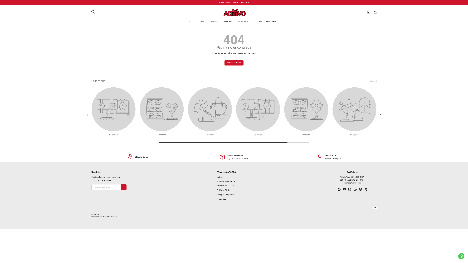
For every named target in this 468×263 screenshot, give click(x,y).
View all (373, 81)
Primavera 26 (229, 21)
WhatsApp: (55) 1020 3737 (352, 177)
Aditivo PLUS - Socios (226, 181)
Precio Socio (222, 199)
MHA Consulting (112, 216)
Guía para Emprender (226, 194)
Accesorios (257, 21)
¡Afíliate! (220, 177)
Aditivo (99, 214)
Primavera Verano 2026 (240, 2)
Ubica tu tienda (272, 21)
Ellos (202, 21)
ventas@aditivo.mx (352, 183)
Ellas (191, 21)
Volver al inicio (234, 63)
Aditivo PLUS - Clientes (226, 185)
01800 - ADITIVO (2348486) (352, 180)
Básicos (213, 21)
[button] (375, 12)
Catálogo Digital (223, 190)
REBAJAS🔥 (243, 21)
